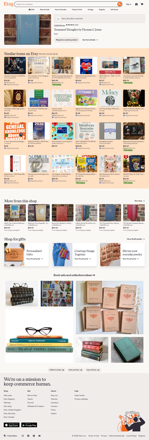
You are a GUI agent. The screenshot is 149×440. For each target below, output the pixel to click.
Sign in (128, 4)
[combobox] (65, 4)
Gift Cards (114, 9)
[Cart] (142, 4)
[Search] (119, 4)
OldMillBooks (59, 25)
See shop (138, 201)
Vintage (90, 9)
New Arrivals (44, 9)
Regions (141, 436)
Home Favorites (60, 9)
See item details (89, 40)
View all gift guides (134, 239)
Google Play (29, 425)
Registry (102, 9)
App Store (11, 425)
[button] (10, 435)
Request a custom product (67, 40)
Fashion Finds (77, 9)
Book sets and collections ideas (73, 275)
